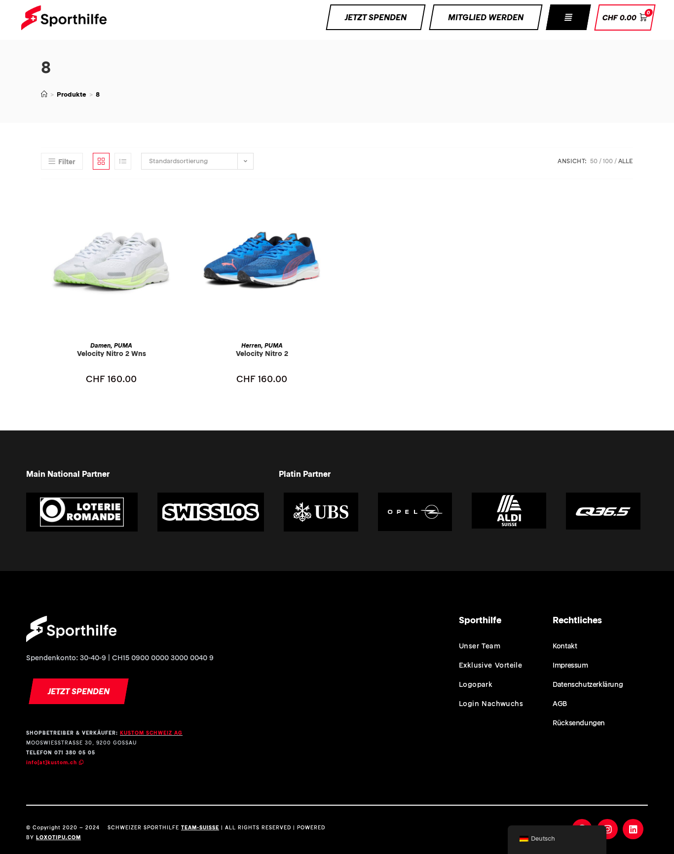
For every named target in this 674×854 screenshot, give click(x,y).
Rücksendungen (579, 722)
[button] (568, 17)
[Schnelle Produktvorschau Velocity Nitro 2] (329, 206)
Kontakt (565, 645)
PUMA (123, 345)
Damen (100, 345)
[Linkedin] (633, 829)
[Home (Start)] (44, 94)
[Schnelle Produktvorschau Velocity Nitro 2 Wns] (178, 206)
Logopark (475, 684)
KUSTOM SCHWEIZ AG (151, 733)
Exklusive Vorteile (490, 665)
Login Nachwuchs (491, 703)
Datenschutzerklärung (588, 684)
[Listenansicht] (122, 161)
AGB (560, 703)
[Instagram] (607, 829)
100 (608, 161)
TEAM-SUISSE (200, 827)
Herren (251, 345)
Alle (625, 161)
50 (594, 161)
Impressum (570, 665)
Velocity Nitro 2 (262, 353)
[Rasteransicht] (101, 161)
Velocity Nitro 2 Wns (111, 353)
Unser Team (479, 645)
